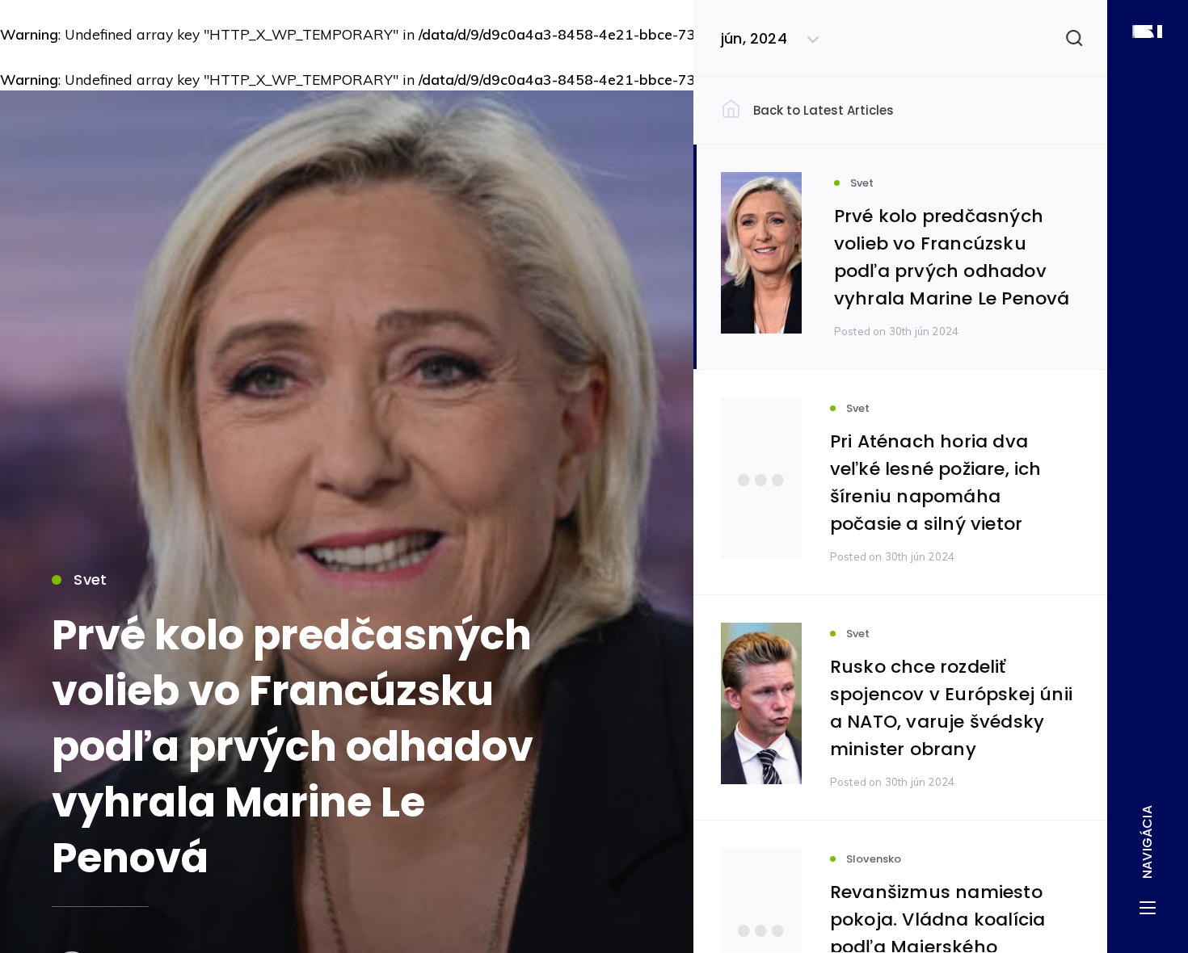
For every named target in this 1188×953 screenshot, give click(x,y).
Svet (90, 579)
